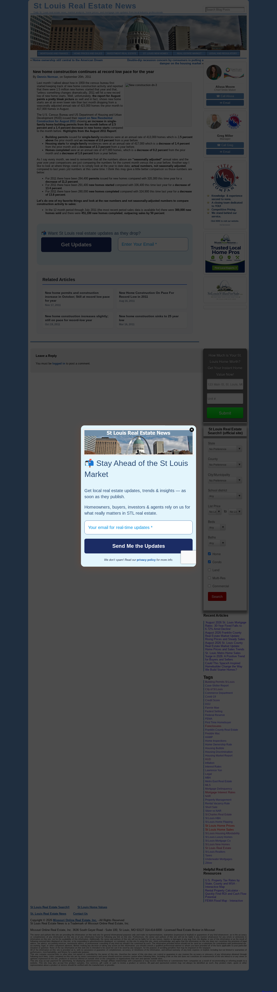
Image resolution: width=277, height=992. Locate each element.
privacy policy (146, 559)
